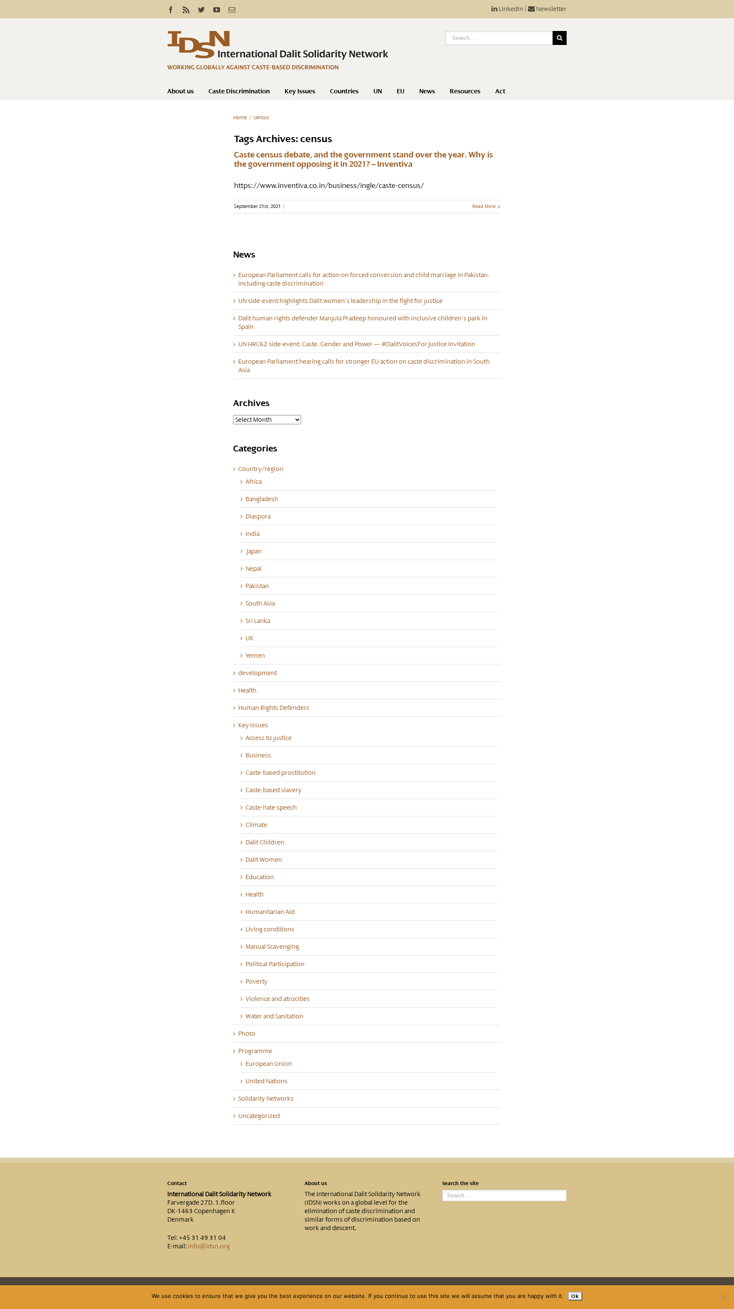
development (257, 673)
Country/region (260, 469)
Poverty (257, 981)
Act (500, 91)
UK (250, 638)
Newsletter (551, 9)
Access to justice (269, 738)
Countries (344, 91)
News (427, 91)
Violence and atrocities (278, 999)
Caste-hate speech (271, 807)
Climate (256, 825)
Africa (254, 481)
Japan (254, 551)
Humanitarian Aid (270, 912)
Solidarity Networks (266, 1098)
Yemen (255, 655)
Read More (484, 206)
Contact (177, 1183)
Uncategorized (259, 1116)
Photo (246, 1033)
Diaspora (258, 516)
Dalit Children (265, 842)
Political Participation (275, 964)
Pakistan (257, 586)
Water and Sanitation (274, 1016)
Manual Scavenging (272, 946)
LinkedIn (510, 9)
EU (400, 91)
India (253, 534)
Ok (575, 1296)
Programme (255, 1051)
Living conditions (270, 929)
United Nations (267, 1081)
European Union (269, 1064)
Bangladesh (262, 499)
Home (240, 118)
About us (180, 91)
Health (247, 690)
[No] (723, 1297)
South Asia (260, 603)
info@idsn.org (209, 1246)
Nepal (254, 568)
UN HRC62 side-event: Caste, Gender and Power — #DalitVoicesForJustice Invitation (356, 344)
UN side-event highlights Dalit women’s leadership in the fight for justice (340, 301)
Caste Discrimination (239, 91)
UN (377, 91)
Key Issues (300, 91)
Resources (465, 91)
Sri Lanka (258, 621)
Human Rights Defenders (273, 708)
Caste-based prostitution (281, 772)
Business (258, 755)
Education (260, 877)
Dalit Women (264, 859)
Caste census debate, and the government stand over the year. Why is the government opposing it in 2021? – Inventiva (363, 159)
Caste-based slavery (274, 790)
